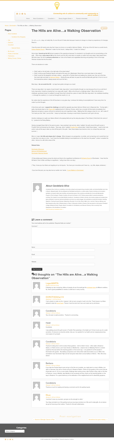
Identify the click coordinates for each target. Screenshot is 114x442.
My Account (11, 51)
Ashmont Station (55, 77)
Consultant (51, 18)
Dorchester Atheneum (38, 149)
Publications (11, 56)
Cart (9, 40)
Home (28, 18)
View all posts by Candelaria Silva (55, 209)
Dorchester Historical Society (40, 153)
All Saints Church (86, 158)
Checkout (10, 42)
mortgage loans (91, 287)
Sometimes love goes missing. (98, 419)
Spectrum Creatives (69, 439)
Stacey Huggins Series (65, 18)
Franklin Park (74, 127)
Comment (35, 226)
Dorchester (13, 25)
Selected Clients (16, 48)
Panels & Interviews (81, 18)
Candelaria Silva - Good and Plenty (51, 439)
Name (33, 247)
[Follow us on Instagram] (20, 14)
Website (34, 262)
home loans (60, 303)
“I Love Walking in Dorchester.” (75, 170)
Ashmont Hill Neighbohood (39, 151)
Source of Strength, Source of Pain (44, 419)
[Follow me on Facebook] (23, 14)
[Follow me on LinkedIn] (17, 14)
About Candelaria (38, 18)
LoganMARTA (52, 283)
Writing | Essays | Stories (14, 58)
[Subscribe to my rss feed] (25, 14)
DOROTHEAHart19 (55, 296)
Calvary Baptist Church (38, 49)
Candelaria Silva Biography (18, 37)
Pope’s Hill (52, 109)
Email (33, 254)
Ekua (48, 394)
